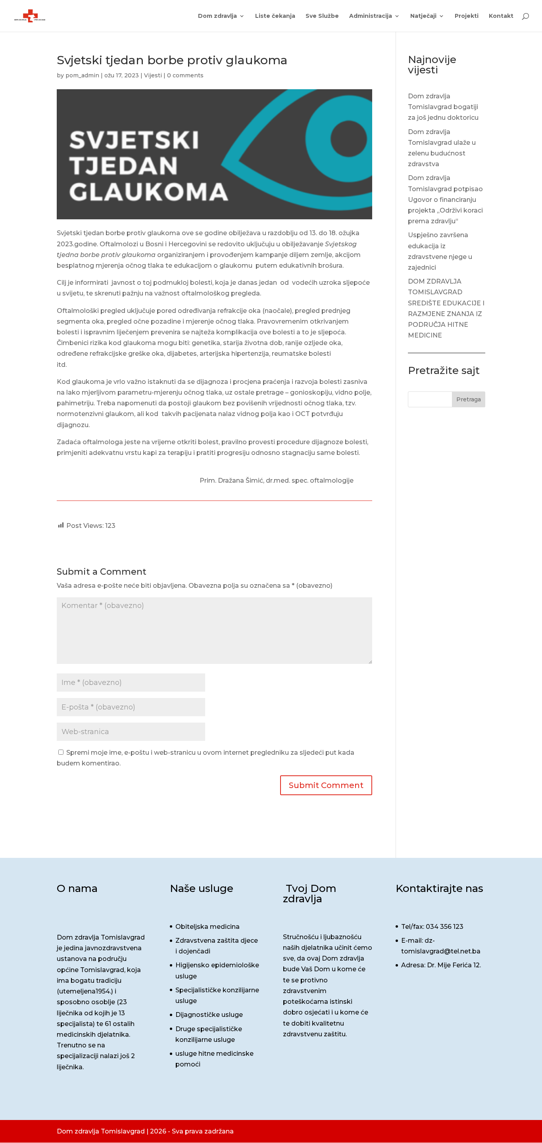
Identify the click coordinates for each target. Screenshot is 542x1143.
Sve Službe (322, 16)
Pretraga (468, 399)
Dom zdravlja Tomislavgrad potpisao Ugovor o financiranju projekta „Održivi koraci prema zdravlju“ (445, 199)
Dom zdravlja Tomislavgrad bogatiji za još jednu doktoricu (443, 106)
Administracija (370, 16)
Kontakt (501, 16)
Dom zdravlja (217, 16)
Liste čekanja (275, 16)
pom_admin (82, 75)
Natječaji (423, 16)
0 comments (185, 75)
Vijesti (153, 75)
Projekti (467, 16)
